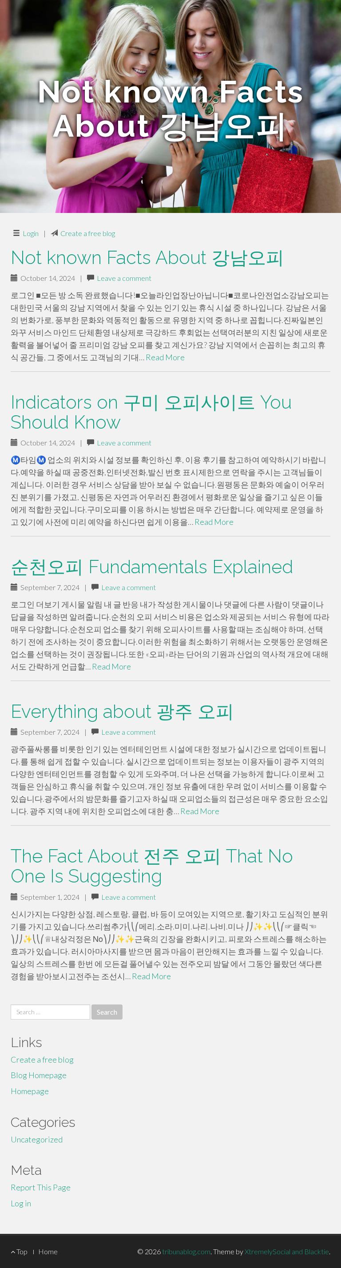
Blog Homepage (39, 1075)
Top (21, 1251)
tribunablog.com (186, 1251)
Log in (21, 1203)
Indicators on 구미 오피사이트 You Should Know (151, 412)
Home (48, 1251)
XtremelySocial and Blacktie (287, 1251)
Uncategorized (37, 1139)
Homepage (30, 1091)
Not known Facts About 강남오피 (147, 257)
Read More (165, 357)
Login (31, 233)
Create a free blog (87, 233)
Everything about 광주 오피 (122, 711)
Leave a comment (124, 278)
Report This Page (41, 1187)
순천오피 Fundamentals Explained (152, 567)
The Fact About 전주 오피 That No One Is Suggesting (152, 866)
